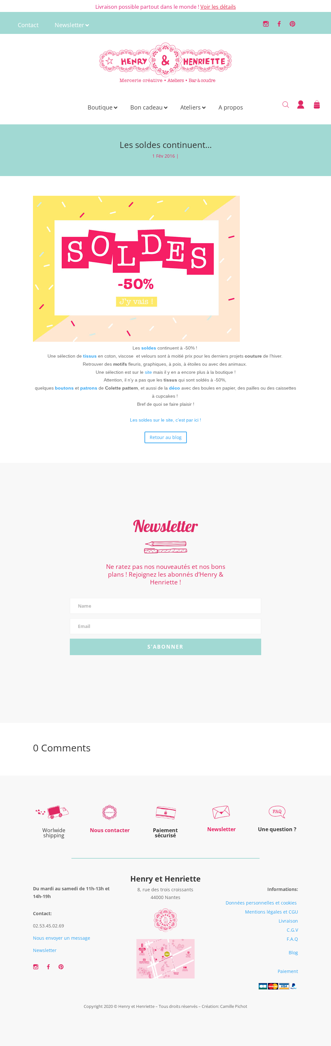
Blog (293, 952)
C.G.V (292, 930)
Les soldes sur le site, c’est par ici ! (165, 420)
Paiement (288, 971)
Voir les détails (218, 6)
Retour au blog (166, 437)
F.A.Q (292, 939)
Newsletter (45, 950)
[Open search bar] (286, 104)
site (149, 372)
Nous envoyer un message (61, 938)
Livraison (288, 921)
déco (175, 388)
